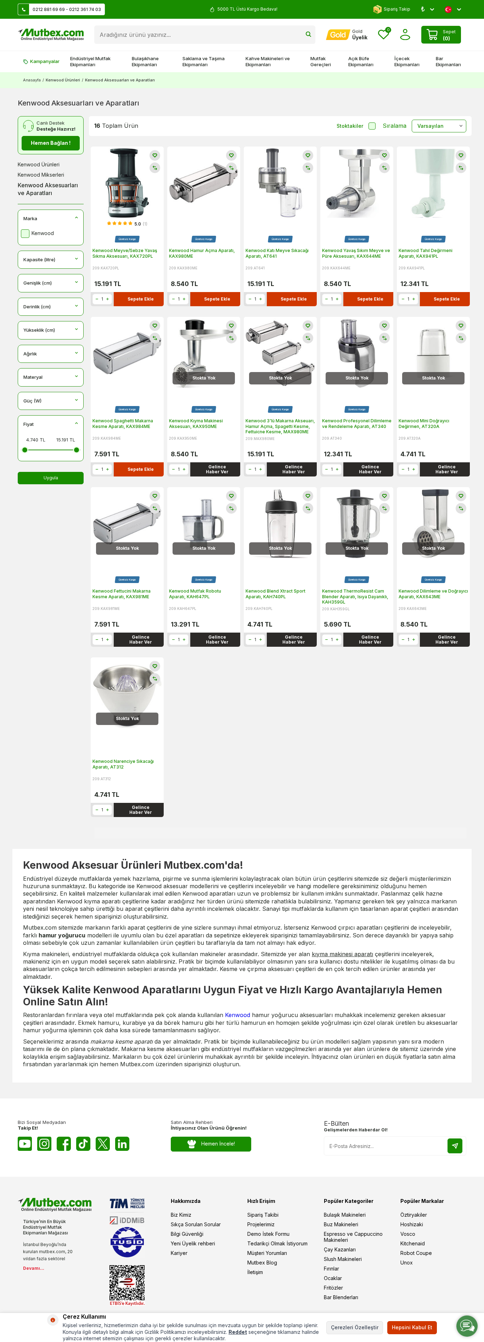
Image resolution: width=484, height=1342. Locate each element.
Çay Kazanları (340, 1249)
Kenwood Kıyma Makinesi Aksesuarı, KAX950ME (196, 423)
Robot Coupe (416, 1253)
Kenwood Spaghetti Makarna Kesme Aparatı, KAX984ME (122, 423)
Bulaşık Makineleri (345, 1215)
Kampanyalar (45, 61)
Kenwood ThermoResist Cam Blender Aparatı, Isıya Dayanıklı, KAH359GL (355, 596)
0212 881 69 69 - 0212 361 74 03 (67, 9)
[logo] (51, 34)
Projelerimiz (261, 1224)
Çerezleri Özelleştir (354, 1327)
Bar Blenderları (341, 1297)
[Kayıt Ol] (455, 1145)
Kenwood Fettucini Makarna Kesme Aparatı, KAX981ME (121, 593)
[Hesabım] (405, 34)
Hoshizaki (411, 1224)
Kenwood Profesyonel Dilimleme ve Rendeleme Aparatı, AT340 (357, 423)
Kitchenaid (412, 1243)
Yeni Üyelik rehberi (193, 1243)
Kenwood (237, 1014)
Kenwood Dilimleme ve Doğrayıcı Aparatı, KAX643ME (433, 593)
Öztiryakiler (413, 1215)
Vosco (407, 1234)
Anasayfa (32, 80)
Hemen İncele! (218, 1144)
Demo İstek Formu (268, 1234)
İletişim (255, 1272)
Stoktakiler (350, 126)
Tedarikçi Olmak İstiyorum (277, 1243)
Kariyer (179, 1253)
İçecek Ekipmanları (407, 61)
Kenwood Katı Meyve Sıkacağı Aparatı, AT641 (277, 253)
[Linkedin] (122, 1144)
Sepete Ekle (141, 299)
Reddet (238, 1332)
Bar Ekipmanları (448, 61)
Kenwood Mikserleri (41, 175)
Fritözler (333, 1288)
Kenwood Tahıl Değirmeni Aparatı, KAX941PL (425, 253)
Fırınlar (331, 1269)
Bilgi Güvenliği (187, 1234)
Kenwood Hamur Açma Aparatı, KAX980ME (202, 253)
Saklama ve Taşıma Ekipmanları (203, 61)
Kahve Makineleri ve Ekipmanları (268, 61)
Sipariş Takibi (262, 1215)
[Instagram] (44, 1144)
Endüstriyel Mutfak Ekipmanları (90, 61)
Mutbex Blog (262, 1263)
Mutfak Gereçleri (320, 61)
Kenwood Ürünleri (63, 80)
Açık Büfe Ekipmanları (360, 61)
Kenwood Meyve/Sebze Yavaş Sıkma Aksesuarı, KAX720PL (124, 253)
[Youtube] (25, 1144)
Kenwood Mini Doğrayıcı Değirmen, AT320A (424, 423)
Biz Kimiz (181, 1215)
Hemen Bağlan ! (51, 143)
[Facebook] (64, 1144)
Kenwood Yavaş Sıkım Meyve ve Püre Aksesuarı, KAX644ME (356, 253)
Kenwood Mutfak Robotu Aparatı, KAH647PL (195, 593)
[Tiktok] (83, 1144)
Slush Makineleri (343, 1259)
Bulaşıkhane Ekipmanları (145, 61)
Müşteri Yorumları (267, 1253)
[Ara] (308, 34)
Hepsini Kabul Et (412, 1327)
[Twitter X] (103, 1144)
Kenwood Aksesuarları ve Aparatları (48, 189)
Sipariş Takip (397, 9)
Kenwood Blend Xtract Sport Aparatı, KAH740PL (275, 593)
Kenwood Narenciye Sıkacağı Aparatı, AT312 (123, 764)
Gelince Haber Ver (217, 469)
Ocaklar (333, 1278)
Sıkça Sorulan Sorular (196, 1224)
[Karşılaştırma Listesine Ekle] (155, 167)
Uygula (51, 477)
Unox (406, 1263)
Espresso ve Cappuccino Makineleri (353, 1237)
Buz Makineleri (341, 1224)
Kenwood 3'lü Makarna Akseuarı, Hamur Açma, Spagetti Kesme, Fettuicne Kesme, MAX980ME (280, 426)
